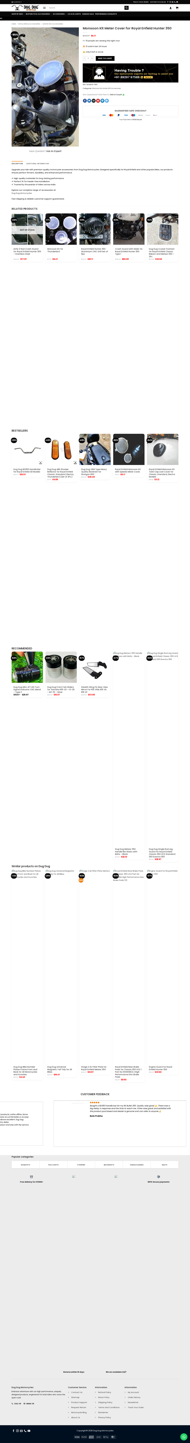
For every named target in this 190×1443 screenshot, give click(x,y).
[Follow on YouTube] (177, 2)
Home (14, 24)
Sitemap (75, 1397)
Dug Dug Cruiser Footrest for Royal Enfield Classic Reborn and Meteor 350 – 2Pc (161, 253)
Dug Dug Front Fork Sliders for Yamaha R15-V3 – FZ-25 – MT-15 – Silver (61, 689)
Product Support (79, 1402)
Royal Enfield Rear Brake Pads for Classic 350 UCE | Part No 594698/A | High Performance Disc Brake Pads (128, 1072)
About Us (75, 1417)
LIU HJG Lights (74, 14)
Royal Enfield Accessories (29, 24)
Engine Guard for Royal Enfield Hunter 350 (160, 1068)
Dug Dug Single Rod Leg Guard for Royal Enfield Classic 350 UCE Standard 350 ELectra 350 (162, 853)
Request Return (78, 1407)
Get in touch (116, 94)
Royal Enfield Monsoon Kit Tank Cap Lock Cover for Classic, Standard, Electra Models (162, 473)
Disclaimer (103, 1412)
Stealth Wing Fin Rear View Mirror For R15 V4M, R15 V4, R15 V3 (94, 689)
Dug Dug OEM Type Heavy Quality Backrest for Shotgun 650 (94, 472)
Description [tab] (17, 164)
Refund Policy (104, 1392)
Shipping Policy (105, 1402)
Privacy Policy (104, 1417)
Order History (134, 1397)
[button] (44, 8)
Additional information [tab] (37, 164)
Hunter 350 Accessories (53, 24)
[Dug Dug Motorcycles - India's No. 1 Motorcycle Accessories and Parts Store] (25, 8)
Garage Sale (88, 14)
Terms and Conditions (109, 1407)
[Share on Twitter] (89, 101)
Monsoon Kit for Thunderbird (55, 250)
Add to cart (105, 58)
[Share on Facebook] (85, 101)
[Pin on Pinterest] (98, 101)
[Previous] (12, 319)
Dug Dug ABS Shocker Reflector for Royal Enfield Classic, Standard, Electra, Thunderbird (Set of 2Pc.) (60, 473)
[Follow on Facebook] (168, 2)
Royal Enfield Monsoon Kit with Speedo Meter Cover (128, 470)
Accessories (59, 14)
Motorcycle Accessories (38, 14)
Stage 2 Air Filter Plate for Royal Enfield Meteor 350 (94, 1068)
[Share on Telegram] (107, 101)
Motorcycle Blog (158, 2)
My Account (133, 1392)
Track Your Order (141, 2)
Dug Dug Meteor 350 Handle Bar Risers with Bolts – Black (126, 851)
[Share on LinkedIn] (102, 101)
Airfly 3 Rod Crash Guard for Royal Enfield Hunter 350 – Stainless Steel (27, 251)
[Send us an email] (172, 2)
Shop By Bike (17, 14)
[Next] (178, 319)
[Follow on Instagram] (170, 2)
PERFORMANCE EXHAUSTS (106, 14)
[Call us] (175, 2)
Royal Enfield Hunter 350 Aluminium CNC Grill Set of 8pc (94, 251)
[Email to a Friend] (94, 101)
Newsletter (133, 1402)
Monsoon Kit (97, 88)
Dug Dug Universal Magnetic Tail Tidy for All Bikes (59, 1069)
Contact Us (76, 1392)
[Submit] (126, 8)
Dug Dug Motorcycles (22, 193)
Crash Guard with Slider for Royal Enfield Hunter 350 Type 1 (129, 251)
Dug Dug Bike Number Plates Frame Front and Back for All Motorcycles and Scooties (25, 1071)
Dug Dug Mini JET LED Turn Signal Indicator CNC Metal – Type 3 (27, 689)
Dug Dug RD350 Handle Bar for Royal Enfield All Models (27, 470)
